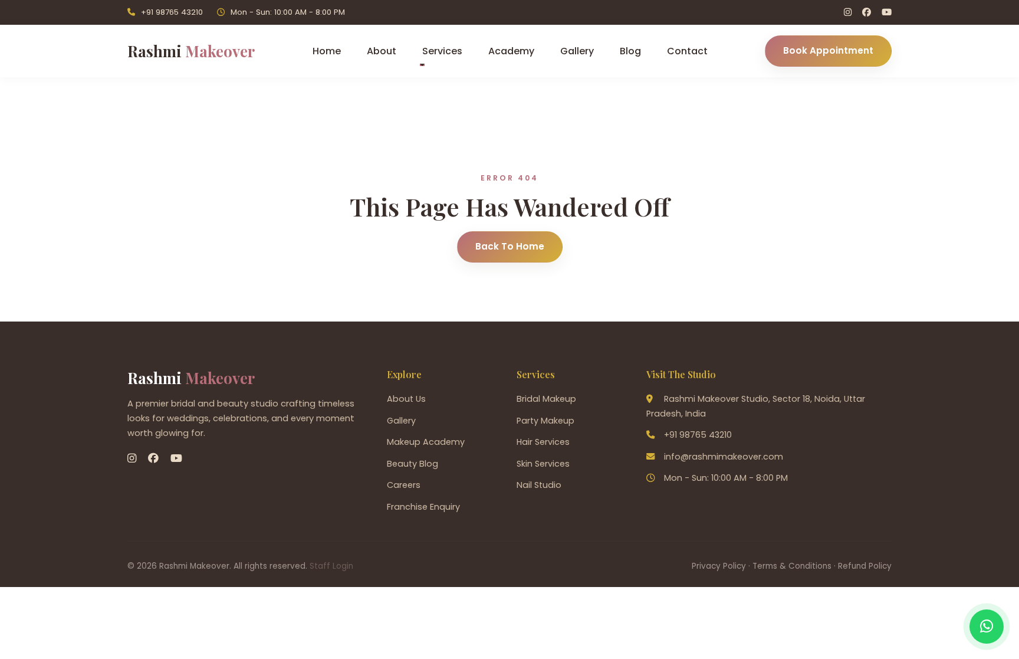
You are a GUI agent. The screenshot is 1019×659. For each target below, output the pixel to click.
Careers (403, 485)
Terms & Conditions (791, 566)
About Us (406, 399)
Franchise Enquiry (423, 507)
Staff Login (331, 566)
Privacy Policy (719, 566)
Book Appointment (828, 50)
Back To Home (509, 246)
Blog (630, 51)
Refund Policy (865, 566)
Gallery (577, 51)
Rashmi (191, 51)
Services (442, 51)
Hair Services (543, 442)
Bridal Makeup (546, 399)
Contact (687, 51)
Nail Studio (539, 485)
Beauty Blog (412, 464)
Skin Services (543, 464)
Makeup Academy (426, 442)
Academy (511, 51)
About (381, 51)
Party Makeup (545, 421)
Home (327, 51)
